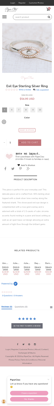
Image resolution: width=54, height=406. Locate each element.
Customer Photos (36, 3)
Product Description (25, 179)
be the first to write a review (27, 326)
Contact (44, 349)
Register (22, 3)
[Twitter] (12, 168)
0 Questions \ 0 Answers (12, 295)
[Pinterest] (20, 168)
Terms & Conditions (29, 360)
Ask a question (42, 90)
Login (12, 3)
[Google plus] (28, 168)
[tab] (6, 307)
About (37, 349)
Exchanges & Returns (27, 353)
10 (40, 110)
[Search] (49, 17)
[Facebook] (5, 168)
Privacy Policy (14, 360)
